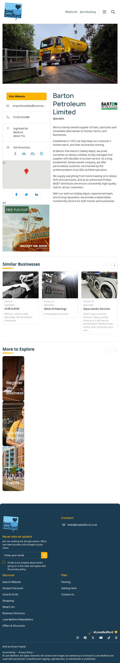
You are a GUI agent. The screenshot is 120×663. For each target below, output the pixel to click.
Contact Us (67, 594)
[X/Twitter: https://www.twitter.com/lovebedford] (93, 637)
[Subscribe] (44, 555)
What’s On (71, 12)
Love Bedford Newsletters (17, 619)
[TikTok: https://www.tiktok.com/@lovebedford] (109, 637)
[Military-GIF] (26, 228)
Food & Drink (10, 594)
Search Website (11, 582)
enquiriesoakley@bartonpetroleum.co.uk (37, 105)
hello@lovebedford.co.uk (82, 524)
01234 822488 (21, 117)
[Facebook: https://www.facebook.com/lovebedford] (85, 637)
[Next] (114, 266)
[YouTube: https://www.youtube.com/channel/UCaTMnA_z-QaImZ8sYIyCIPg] (100, 637)
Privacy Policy (25, 652)
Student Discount (12, 588)
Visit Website (17, 96)
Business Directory (13, 613)
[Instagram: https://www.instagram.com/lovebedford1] (77, 637)
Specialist (58, 118)
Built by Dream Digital (14, 646)
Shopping (8, 600)
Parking (65, 582)
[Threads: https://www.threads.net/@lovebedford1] (116, 637)
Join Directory (88, 12)
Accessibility (8, 652)
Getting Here (69, 588)
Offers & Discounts (13, 625)
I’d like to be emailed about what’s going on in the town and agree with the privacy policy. (27, 566)
